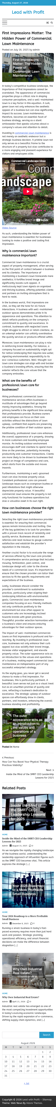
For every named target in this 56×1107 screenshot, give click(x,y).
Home (16, 746)
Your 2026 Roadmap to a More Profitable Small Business (25, 918)
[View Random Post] (47, 23)
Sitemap (47, 1099)
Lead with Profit (28, 12)
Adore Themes (34, 1103)
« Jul (26, 1083)
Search (46, 1035)
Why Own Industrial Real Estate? (20, 997)
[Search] (52, 23)
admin (36, 49)
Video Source (9, 227)
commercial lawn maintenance (32, 133)
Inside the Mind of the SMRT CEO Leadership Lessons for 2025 (27, 840)
